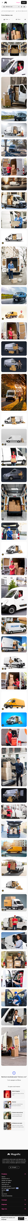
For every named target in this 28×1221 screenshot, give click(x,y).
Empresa (4, 1204)
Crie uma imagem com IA (8, 11)
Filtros (19, 19)
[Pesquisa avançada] (25, 19)
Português (14, 1167)
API (2, 1192)
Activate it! (21, 1218)
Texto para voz (5, 1184)
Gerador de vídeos (6, 1182)
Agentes (5, 1190)
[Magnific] (14, 1154)
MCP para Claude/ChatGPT (10, 1188)
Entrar (24, 2)
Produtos (4, 1174)
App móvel (4, 1194)
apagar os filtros (16, 1080)
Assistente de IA (6, 1178)
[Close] (26, 1219)
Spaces (3, 1176)
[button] (14, 1167)
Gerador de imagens (7, 1180)
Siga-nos (4, 1209)
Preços (18, 2)
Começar (4, 1200)
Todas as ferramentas (7, 1196)
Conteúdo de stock (6, 1186)
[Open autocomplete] (3, 6)
